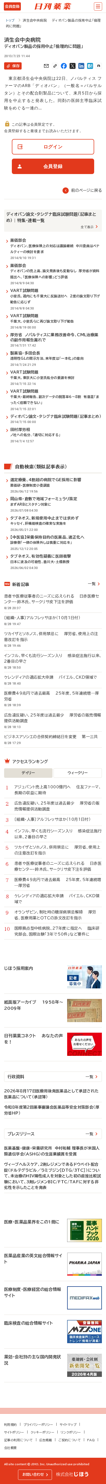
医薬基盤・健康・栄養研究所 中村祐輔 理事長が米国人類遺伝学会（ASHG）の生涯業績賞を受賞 (52, 1151)
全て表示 (87, 226)
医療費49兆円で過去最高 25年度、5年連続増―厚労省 (51, 696)
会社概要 (10, 1447)
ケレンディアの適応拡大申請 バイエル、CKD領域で (50, 677)
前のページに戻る (86, 190)
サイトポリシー (14, 1432)
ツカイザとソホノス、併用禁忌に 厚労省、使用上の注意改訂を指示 (51, 637)
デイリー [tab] (28, 773)
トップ (10, 20)
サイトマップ (68, 1424)
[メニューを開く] (98, 6)
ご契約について (69, 1440)
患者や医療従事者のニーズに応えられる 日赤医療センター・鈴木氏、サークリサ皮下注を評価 (51, 599)
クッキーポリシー (42, 1432)
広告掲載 (45, 1440)
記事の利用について (18, 1440)
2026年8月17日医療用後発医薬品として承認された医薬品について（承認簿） (51, 1094)
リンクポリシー (71, 1432)
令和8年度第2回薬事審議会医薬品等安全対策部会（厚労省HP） (51, 1110)
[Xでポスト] (72, 66)
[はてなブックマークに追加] (90, 66)
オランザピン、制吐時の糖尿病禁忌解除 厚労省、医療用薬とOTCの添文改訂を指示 (55, 915)
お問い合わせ (33, 1474)
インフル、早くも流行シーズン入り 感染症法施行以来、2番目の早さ (53, 658)
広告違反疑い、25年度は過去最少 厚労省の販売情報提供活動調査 (52, 718)
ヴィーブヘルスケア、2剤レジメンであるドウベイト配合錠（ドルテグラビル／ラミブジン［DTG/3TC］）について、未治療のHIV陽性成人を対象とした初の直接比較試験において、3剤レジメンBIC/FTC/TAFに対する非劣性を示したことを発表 (52, 1175)
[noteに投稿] (99, 66)
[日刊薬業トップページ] (53, 6)
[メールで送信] (46, 66)
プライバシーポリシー (38, 1424)
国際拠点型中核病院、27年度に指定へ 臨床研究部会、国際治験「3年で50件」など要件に (56, 931)
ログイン (53, 146)
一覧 (92, 584)
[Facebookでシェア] (64, 66)
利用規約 (10, 1424)
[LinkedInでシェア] (81, 66)
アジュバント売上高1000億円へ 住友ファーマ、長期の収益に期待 (57, 790)
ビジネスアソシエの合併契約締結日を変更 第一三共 (51, 737)
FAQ (91, 1440)
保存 (16, 66)
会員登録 (12, 6)
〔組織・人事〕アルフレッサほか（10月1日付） (45, 618)
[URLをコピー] (55, 66)
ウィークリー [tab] (77, 773)
